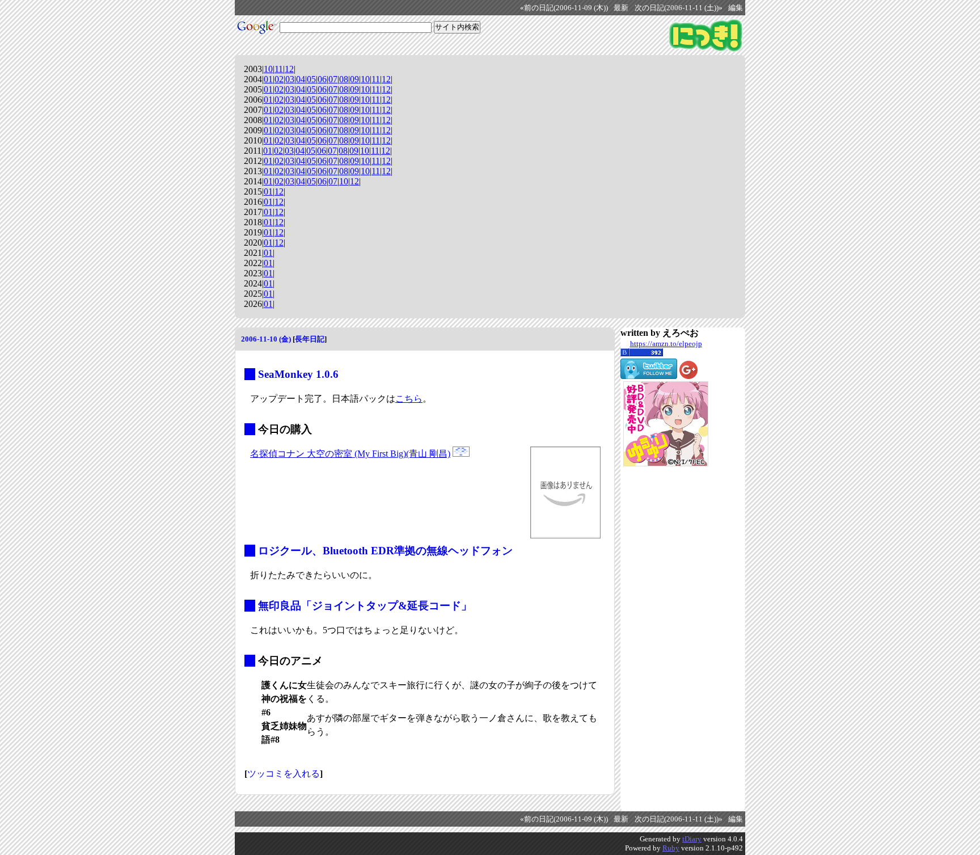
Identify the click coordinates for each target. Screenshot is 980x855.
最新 (621, 8)
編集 (735, 8)
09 (354, 79)
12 (289, 69)
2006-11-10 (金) (266, 339)
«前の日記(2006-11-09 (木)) (564, 8)
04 (300, 79)
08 (343, 79)
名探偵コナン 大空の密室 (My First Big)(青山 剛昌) (350, 453)
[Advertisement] (665, 639)
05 (311, 79)
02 (279, 79)
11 (278, 69)
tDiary (692, 839)
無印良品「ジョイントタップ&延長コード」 (365, 606)
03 (289, 79)
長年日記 (309, 339)
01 (268, 79)
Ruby (670, 848)
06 (322, 79)
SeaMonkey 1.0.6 (298, 374)
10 (268, 69)
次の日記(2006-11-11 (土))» (679, 8)
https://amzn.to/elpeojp (666, 343)
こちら (409, 398)
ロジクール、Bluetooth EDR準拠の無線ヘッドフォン (385, 551)
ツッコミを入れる (283, 773)
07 (332, 79)
